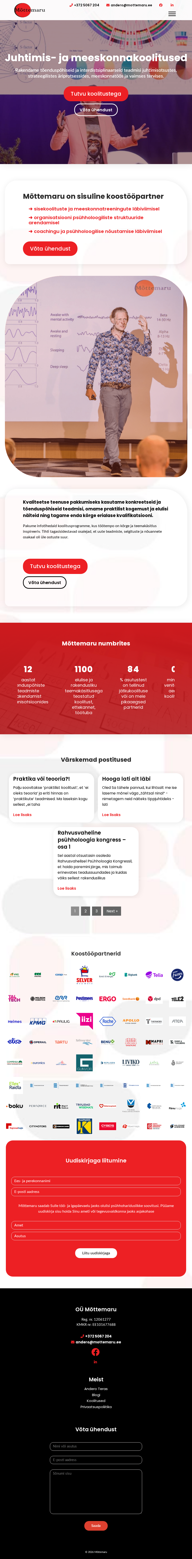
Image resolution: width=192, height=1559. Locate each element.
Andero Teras (96, 1388)
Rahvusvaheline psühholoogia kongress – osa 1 (92, 840)
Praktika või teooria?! (41, 779)
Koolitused (96, 1400)
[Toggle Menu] (172, 14)
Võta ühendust (96, 110)
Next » (112, 911)
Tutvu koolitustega (96, 93)
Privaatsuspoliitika (96, 1406)
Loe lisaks (22, 814)
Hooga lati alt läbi (126, 779)
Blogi (96, 1394)
